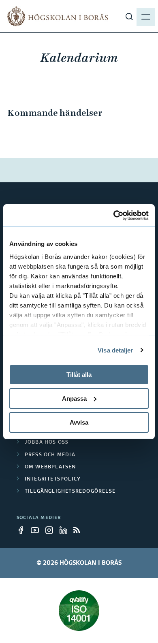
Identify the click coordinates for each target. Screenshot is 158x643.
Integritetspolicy (53, 479)
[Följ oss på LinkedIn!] (65, 530)
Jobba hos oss (47, 442)
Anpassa (74, 398)
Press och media (50, 455)
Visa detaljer (115, 349)
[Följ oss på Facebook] (23, 530)
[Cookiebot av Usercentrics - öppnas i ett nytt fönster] (114, 215)
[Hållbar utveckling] (79, 610)
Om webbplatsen (50, 467)
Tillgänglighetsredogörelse (70, 491)
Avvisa (79, 422)
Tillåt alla (79, 374)
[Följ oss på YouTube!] (37, 530)
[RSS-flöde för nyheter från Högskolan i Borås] (79, 530)
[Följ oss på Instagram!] (51, 530)
